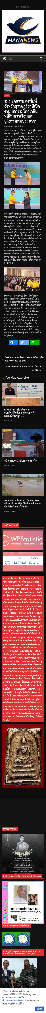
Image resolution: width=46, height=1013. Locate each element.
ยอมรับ (39, 1009)
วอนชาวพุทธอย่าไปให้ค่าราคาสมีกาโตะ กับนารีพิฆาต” (23, 368)
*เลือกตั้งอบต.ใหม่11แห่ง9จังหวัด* (20, 460)
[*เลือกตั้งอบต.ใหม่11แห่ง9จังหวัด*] (23, 430)
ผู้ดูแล (21, 126)
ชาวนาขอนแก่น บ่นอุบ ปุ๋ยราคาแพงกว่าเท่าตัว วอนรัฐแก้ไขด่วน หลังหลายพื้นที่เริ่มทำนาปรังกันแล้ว (22, 503)
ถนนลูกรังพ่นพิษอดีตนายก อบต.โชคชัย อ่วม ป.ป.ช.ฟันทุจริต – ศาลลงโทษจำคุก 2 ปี (21, 412)
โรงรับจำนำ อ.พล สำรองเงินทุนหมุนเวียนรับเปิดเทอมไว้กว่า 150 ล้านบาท (24, 359)
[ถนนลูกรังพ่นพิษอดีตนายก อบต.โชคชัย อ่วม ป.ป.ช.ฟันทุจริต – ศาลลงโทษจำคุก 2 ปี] (23, 384)
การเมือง (7, 95)
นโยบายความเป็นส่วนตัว (11, 1000)
